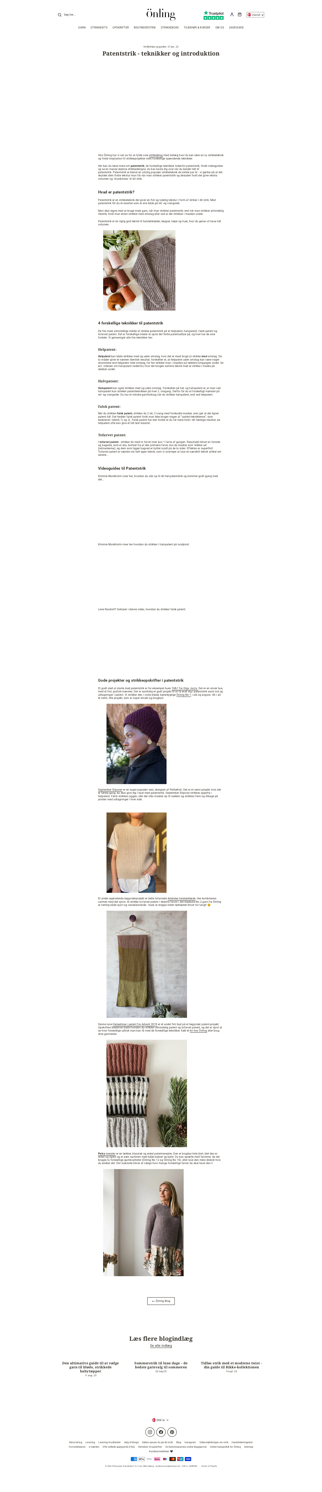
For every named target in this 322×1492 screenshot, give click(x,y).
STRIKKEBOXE (170, 27)
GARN (82, 27)
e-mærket (94, 1446)
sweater (106, 1153)
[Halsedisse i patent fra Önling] (146, 1146)
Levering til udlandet (109, 1442)
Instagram (190, 1442)
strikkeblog (156, 155)
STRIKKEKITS (99, 27)
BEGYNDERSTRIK (145, 27)
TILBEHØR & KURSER (197, 27)
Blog (178, 1442)
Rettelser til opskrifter (150, 1446)
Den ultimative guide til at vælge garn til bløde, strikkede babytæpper (90, 1367)
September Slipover (110, 789)
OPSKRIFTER (121, 27)
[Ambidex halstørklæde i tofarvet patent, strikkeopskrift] (146, 1016)
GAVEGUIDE (236, 27)
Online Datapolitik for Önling (225, 1446)
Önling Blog (162, 1301)
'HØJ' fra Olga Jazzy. (185, 688)
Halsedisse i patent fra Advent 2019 (135, 1024)
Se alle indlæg (161, 1346)
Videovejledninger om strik (213, 1442)
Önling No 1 (183, 694)
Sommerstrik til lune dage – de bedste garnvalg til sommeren (160, 1365)
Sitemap (248, 1446)
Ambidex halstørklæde (182, 898)
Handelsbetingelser (242, 1442)
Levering (90, 1442)
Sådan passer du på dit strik (157, 1442)
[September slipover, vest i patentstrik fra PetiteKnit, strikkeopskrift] (136, 891)
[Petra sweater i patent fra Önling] (141, 1275)
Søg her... (69, 14)
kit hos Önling (198, 1030)
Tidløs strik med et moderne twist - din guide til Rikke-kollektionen (231, 1365)
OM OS (219, 27)
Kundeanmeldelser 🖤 (161, 1451)
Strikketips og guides (154, 46)
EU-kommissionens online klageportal (186, 1446)
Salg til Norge (131, 1442)
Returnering (75, 1442)
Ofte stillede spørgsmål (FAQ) (119, 1446)
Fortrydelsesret (77, 1446)
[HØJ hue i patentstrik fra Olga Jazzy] (136, 783)
